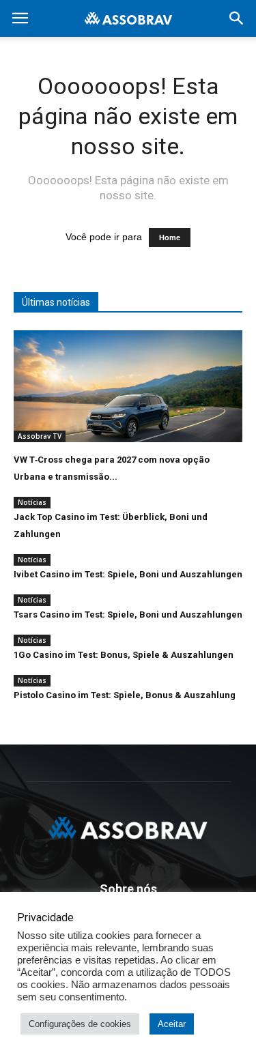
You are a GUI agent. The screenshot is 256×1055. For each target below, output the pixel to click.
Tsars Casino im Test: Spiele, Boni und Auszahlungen (128, 614)
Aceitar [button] (172, 1024)
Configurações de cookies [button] (80, 1024)
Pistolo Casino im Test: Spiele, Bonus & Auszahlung (125, 695)
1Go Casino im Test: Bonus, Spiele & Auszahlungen (123, 655)
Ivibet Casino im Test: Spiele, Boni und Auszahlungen (128, 574)
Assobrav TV (39, 436)
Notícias (32, 502)
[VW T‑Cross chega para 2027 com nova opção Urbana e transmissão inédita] (128, 386)
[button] (237, 18)
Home (169, 237)
